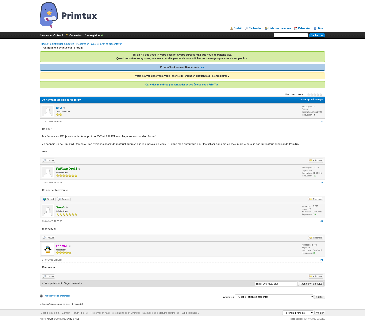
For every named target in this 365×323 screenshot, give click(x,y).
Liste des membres (279, 28)
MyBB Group (73, 319)
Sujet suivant (72, 283)
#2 (322, 182)
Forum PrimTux (80, 313)
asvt (59, 107)
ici (202, 67)
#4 (322, 260)
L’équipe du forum (50, 313)
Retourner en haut (100, 313)
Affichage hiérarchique (311, 99)
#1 (322, 121)
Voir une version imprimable (57, 296)
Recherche (255, 28)
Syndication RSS (190, 313)
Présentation (82, 44)
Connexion (75, 35)
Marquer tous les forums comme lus (160, 313)
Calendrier (304, 28)
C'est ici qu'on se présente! (105, 44)
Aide (320, 28)
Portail (238, 28)
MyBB (50, 319)
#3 (322, 221)
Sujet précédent (53, 283)
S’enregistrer (92, 35)
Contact (66, 313)
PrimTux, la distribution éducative (57, 44)
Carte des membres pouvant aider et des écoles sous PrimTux (181, 84)
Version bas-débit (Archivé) (126, 313)
